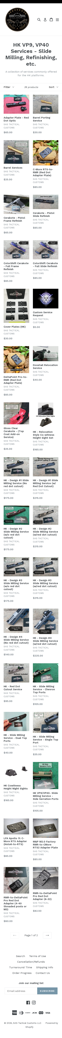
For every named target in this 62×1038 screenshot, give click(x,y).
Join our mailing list (31, 983)
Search (20, 956)
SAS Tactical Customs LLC (27, 1023)
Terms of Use (37, 956)
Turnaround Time (20, 967)
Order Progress (22, 973)
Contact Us (43, 973)
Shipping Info (44, 967)
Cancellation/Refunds (31, 961)
